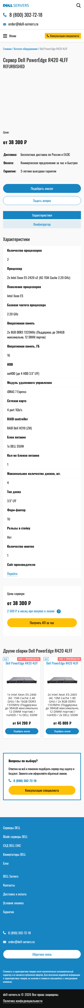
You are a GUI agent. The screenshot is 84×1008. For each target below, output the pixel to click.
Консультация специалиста (64, 36)
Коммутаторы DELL (14, 854)
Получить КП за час (42, 622)
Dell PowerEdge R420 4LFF (22, 663)
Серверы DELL (11, 827)
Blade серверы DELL (15, 836)
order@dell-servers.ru (21, 941)
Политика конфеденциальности (22, 1001)
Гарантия (8, 911)
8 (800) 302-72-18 (24, 780)
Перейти (12, 573)
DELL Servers (10, 876)
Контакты (9, 885)
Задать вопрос (42, 200)
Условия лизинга (13, 902)
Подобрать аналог (42, 188)
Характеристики (42, 215)
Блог (6, 863)
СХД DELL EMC (12, 845)
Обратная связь (42, 954)
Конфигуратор (42, 224)
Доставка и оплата (15, 894)
